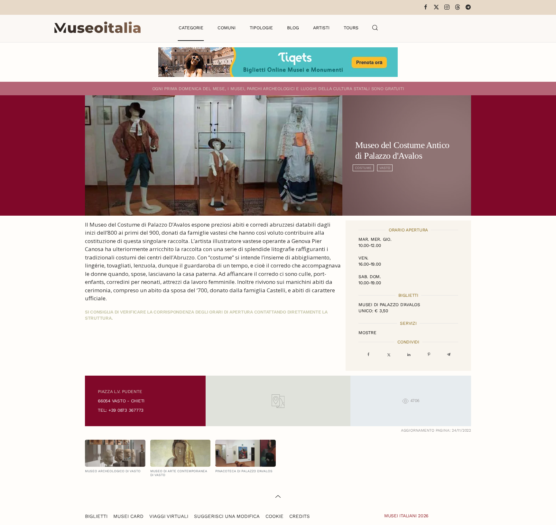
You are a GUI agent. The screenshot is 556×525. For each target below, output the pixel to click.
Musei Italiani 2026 (406, 515)
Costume (363, 168)
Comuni (227, 27)
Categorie (191, 27)
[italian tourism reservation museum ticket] (278, 62)
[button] (375, 28)
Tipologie (261, 27)
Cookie (274, 516)
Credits (299, 516)
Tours (351, 27)
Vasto (384, 168)
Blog (293, 27)
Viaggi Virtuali (168, 516)
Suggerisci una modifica (227, 516)
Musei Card (128, 516)
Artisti (321, 27)
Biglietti (96, 516)
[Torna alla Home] (97, 28)
